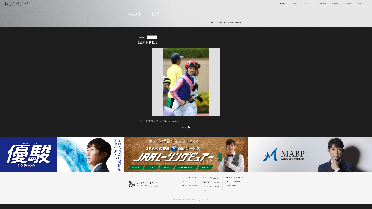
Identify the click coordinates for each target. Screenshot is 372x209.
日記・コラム (295, 3)
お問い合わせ (232, 181)
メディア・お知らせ (307, 3)
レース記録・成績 (335, 3)
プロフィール (283, 3)
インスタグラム (234, 177)
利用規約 (230, 186)
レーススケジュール (322, 3)
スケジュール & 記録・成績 (211, 177)
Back (184, 127)
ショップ (360, 3)
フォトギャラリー (348, 3)
